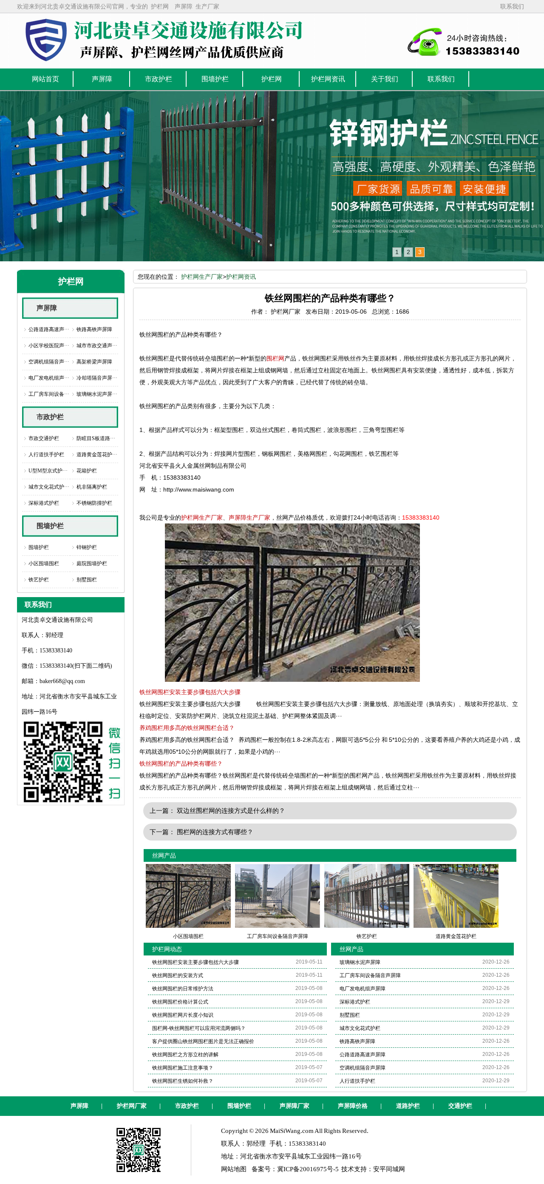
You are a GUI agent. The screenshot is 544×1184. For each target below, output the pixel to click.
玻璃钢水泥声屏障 (360, 962)
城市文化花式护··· (48, 487)
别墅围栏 (86, 580)
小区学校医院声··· (48, 346)
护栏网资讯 (241, 276)
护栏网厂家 (132, 1106)
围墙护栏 (50, 525)
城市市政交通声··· (96, 346)
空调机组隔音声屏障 (362, 1068)
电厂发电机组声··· (48, 378)
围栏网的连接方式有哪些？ (215, 831)
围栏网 (275, 358)
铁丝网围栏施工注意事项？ (182, 1068)
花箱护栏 (86, 471)
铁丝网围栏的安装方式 (177, 975)
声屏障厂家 (294, 1106)
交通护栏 (460, 1106)
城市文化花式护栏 (360, 1028)
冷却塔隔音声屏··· (96, 378)
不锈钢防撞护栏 (94, 503)
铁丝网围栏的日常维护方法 (182, 989)
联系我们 (512, 6)
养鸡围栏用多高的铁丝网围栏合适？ (187, 727)
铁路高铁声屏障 (94, 329)
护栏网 (160, 6)
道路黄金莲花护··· (96, 455)
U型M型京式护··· (48, 471)
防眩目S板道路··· (95, 438)
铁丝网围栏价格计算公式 (180, 1002)
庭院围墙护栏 (91, 563)
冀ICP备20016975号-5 (308, 1169)
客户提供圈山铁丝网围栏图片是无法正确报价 (203, 1041)
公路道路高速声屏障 (362, 1055)
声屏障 (184, 6)
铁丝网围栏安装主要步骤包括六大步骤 (190, 692)
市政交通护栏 (43, 438)
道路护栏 (408, 1106)
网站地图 (233, 1169)
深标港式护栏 (43, 503)
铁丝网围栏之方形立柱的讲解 (185, 1055)
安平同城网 (389, 1169)
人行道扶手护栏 (46, 455)
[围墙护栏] (272, 176)
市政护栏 (50, 416)
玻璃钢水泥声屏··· (96, 394)
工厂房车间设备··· (48, 394)
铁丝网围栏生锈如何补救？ (182, 1081)
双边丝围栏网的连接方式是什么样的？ (231, 810)
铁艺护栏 (38, 580)
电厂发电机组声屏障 (362, 989)
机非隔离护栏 (91, 487)
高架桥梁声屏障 (94, 362)
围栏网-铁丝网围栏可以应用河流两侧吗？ (199, 1028)
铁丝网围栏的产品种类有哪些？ (181, 763)
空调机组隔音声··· (48, 362)
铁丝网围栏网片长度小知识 (182, 1015)
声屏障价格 (353, 1106)
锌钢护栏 (86, 547)
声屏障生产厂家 (249, 517)
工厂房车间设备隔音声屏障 (370, 975)
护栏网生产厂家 (202, 276)
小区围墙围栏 (43, 563)
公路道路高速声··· (48, 329)
